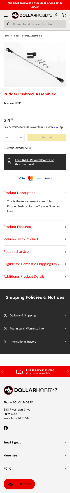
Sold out (47, 137)
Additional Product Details (35, 276)
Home (7, 36)
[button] (64, 15)
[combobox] (35, 24)
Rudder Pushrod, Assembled (27, 36)
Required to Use (35, 251)
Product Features (35, 226)
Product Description (35, 193)
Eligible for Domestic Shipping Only (35, 264)
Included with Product (35, 239)
